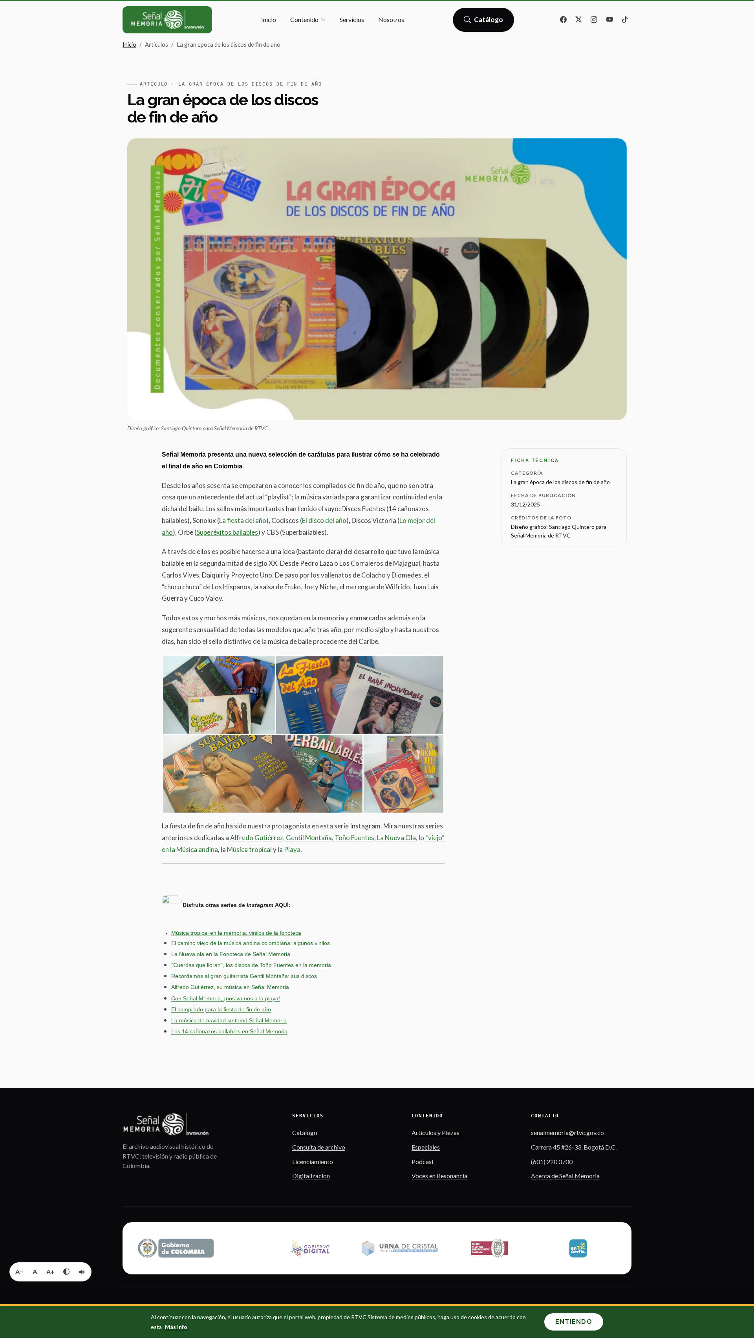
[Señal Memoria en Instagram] (594, 20)
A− (19, 1271)
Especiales (426, 1147)
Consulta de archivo (318, 1147)
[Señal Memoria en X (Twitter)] (579, 20)
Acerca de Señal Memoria (565, 1175)
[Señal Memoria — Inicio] (167, 19)
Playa (291, 849)
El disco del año (324, 520)
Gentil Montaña (308, 838)
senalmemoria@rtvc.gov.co (567, 1132)
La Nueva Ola (396, 838)
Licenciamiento (312, 1161)
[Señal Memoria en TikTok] (624, 20)
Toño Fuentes (353, 838)
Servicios (352, 19)
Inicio (268, 19)
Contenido (304, 19)
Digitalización (311, 1175)
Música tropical (249, 849)
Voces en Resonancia (439, 1175)
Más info (176, 1326)
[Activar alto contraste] (66, 1272)
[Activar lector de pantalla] (82, 1272)
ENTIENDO (573, 1321)
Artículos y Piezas (435, 1132)
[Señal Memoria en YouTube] (609, 20)
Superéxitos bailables (227, 532)
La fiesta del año (242, 520)
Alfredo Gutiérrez (256, 838)
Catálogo (488, 22)
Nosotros (391, 19)
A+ (50, 1271)
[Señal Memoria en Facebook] (563, 20)
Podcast (423, 1161)
